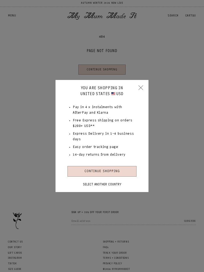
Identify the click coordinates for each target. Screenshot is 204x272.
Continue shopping (102, 171)
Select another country (102, 184)
